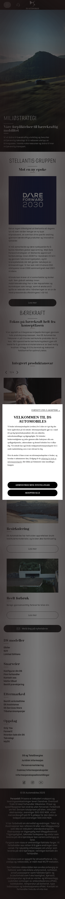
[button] (45, 410)
